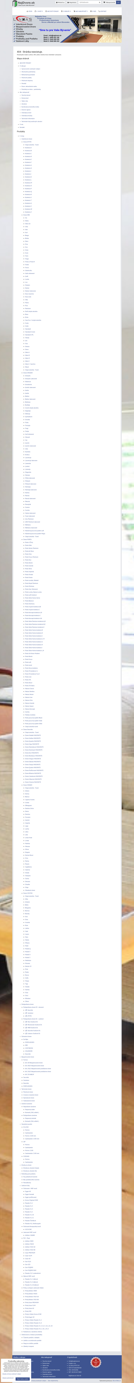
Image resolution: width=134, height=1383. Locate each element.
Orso (26, 858)
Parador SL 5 (29, 1212)
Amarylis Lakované (31, 379)
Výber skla (25, 101)
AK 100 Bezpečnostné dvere (34, 1063)
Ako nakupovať (24, 92)
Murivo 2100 (29, 1150)
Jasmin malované (30, 446)
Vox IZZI (27, 1264)
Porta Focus (28, 659)
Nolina (27, 493)
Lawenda (28, 463)
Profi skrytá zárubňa (31, 311)
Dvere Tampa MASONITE (32, 764)
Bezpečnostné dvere (28, 1057)
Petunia (27, 501)
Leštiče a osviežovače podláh (32, 1340)
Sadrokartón (29, 1133)
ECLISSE (26, 1127)
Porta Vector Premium (31, 548)
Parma (27, 861)
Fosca (27, 267)
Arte (26, 229)
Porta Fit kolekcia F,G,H (32, 674)
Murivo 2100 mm (30, 1136)
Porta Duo (28, 560)
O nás (21, 124)
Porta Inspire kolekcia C (32, 609)
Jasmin (27, 443)
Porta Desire (29, 563)
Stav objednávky (53, 1380)
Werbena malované (31, 528)
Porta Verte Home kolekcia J (33, 647)
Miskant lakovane (30, 484)
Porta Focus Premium (31, 557)
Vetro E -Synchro (30, 364)
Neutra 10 (28, 966)
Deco (26, 241)
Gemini (27, 820)
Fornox (25, 1060)
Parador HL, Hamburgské (33, 1223)
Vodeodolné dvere (29, 1101)
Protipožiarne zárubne (30, 1115)
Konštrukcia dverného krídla (30, 107)
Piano (27, 302)
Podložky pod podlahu (29, 1174)
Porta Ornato (29, 574)
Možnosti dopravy (27, 80)
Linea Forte (28, 837)
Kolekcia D (28, 156)
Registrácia (72, 2)
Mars (26, 937)
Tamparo (28, 876)
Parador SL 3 (29, 1206)
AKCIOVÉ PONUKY (25, 63)
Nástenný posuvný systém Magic (35, 533)
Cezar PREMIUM (30, 1253)
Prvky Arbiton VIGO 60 (32, 1296)
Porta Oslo (28, 554)
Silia (26, 226)
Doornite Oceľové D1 (33, 1030)
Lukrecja (27, 469)
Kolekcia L (28, 180)
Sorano (27, 507)
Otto (26, 300)
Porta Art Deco (29, 551)
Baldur (27, 396)
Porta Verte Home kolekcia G (34, 642)
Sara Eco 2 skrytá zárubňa (33, 320)
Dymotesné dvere (28, 1098)
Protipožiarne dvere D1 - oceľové (33, 1019)
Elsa (26, 244)
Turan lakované (30, 516)
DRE (26, 1045)
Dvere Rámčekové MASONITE (34, 747)
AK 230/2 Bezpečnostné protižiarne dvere (38, 1068)
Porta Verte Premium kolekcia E (34, 627)
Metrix (27, 940)
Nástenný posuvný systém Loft (34, 531)
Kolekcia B (28, 150)
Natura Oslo (29, 700)
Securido (26, 1077)
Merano (27, 846)
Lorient (27, 466)
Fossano (27, 817)
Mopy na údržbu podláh (30, 1343)
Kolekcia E (28, 159)
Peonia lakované (30, 498)
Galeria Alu (28, 270)
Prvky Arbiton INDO (31, 1291)
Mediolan (28, 960)
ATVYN (29, 1016)
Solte (26, 326)
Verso (27, 349)
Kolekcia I (28, 171)
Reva (26, 314)
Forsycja (27, 425)
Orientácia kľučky (27, 115)
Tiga (26, 984)
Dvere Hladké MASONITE (33, 735)
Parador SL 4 (29, 1209)
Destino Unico (29, 808)
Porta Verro (28, 569)
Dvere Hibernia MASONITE (33, 779)
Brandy (27, 914)
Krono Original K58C (31, 1200)
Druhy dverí (25, 98)
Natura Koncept (30, 709)
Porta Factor (29, 577)
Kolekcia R (28, 194)
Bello (26, 905)
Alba (26, 899)
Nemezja (28, 487)
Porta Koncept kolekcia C (33, 615)
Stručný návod (26, 95)
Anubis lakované (30, 387)
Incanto (27, 922)
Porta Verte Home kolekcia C (34, 636)
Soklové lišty (26, 1185)
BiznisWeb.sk (117, 1381)
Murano (27, 963)
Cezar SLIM (28, 1256)
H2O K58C (28, 1229)
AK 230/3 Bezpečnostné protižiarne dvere (38, 1071)
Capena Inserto (30, 799)
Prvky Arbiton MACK (31, 1294)
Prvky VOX (28, 1311)
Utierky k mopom (28, 1346)
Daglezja (28, 411)
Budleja (27, 405)
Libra (26, 832)
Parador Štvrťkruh (30, 1220)
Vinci (26, 995)
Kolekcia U (28, 203)
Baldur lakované (30, 399)
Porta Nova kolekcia (31, 668)
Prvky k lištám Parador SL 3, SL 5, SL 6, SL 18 (38, 1326)
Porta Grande (29, 566)
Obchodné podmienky (28, 72)
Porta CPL (28, 680)
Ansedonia (28, 384)
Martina (27, 843)
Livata (27, 840)
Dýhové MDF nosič (29, 1276)
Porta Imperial (29, 571)
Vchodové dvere (26, 1036)
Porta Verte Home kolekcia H (34, 645)
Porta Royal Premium (31, 583)
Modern (27, 285)
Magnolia (28, 472)
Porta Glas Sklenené (31, 589)
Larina (27, 829)
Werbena (28, 525)
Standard (28, 329)
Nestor (27, 288)
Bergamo (28, 908)
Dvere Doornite (28, 729)
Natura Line (28, 697)
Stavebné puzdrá (27, 1124)
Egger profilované (30, 1197)
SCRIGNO (26, 1156)
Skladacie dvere (30, 890)
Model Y (27, 957)
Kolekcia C (28, 153)
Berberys (27, 402)
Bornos (27, 911)
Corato (27, 802)
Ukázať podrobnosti (8, 1378)
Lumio (27, 279)
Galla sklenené (29, 273)
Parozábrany (27, 1182)
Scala (27, 323)
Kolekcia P (28, 188)
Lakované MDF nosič (29, 1232)
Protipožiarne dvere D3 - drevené (33, 1007)
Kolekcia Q (28, 191)
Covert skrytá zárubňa (31, 408)
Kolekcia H (28, 168)
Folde (27, 264)
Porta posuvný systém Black (33, 718)
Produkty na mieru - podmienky (31, 89)
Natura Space (29, 706)
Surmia (27, 510)
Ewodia (27, 419)
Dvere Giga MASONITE (32, 744)
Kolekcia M (28, 183)
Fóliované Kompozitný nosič (32, 1226)
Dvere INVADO (27, 785)
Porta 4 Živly (29, 542)
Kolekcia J (28, 174)
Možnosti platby (27, 77)
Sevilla (27, 712)
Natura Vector (29, 694)
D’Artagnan (28, 805)
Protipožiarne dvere (28, 1004)
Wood (27, 367)
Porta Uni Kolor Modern (32, 653)
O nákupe (23, 66)
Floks (27, 422)
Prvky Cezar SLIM (30, 1305)
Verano (27, 346)
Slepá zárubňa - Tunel (32, 145)
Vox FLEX (28, 1261)
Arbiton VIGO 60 (30, 1247)
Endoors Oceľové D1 (33, 1033)
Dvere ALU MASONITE (32, 753)
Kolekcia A (28, 148)
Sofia (26, 978)
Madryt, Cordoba (30, 715)
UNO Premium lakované (32, 522)
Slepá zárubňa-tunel (31, 726)
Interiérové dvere (27, 139)
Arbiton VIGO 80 (30, 1250)
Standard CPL (29, 335)
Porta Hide (28, 545)
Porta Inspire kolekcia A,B (33, 607)
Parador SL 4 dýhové (31, 1282)
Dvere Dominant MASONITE (33, 750)
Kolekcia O (28, 186)
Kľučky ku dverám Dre (30, 1171)
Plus (26, 305)
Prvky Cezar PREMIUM (32, 1302)
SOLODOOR (28, 1051)
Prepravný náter (30, 1109)
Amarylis (27, 376)
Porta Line (28, 677)
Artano (27, 791)
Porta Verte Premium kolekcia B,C (35, 624)
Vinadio (27, 884)
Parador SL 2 (29, 1203)
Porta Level (28, 665)
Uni (26, 341)
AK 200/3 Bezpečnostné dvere (34, 1066)
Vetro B (27, 355)
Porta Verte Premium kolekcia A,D (35, 621)
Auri (26, 232)
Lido (26, 835)
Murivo (27, 1130)
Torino (27, 878)
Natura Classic (29, 688)
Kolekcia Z (28, 212)
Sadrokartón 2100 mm (32, 1139)
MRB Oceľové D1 (32, 1028)
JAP (24, 1142)
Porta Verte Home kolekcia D (34, 633)
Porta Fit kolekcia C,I (31, 671)
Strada (27, 873)
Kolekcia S (28, 197)
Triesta (27, 338)
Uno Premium (29, 519)
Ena (26, 247)
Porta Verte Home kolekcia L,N (34, 650)
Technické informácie (28, 118)
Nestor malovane (30, 291)
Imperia (27, 823)
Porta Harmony (29, 604)
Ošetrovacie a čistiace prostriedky (32, 1334)
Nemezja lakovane (31, 490)
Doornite (30, 1010)
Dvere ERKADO (28, 373)
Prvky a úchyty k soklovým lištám (33, 1288)
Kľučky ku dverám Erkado (31, 1168)
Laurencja (28, 457)
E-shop (22, 136)
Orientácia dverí (26, 113)
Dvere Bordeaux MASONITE (33, 756)
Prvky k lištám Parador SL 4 (33, 1323)
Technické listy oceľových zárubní (32, 121)
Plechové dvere (28, 1092)
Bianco (27, 797)
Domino (27, 814)
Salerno (27, 870)
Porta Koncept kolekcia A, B (33, 612)
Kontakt (22, 127)
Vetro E (27, 361)
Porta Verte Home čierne (32, 598)
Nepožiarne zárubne (29, 1106)
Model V (27, 952)
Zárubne (24, 104)
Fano (26, 256)
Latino (27, 928)
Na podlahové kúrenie (30, 1177)
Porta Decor (28, 683)
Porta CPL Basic (30, 685)
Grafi (26, 276)
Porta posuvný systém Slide (33, 721)
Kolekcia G (28, 165)
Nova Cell (28, 297)
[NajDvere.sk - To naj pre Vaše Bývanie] (67, 42)
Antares (27, 902)
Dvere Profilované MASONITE (34, 770)
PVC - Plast (26, 1238)
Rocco (27, 975)
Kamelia (27, 452)
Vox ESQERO (29, 1267)
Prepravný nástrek (30, 1118)
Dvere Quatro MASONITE (33, 767)
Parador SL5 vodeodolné (33, 1273)
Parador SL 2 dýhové (31, 1279)
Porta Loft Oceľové (31, 595)
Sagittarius (28, 867)
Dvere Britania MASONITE (33, 773)
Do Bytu (25, 1039)
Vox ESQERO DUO (30, 1270)
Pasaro (27, 864)
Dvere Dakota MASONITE (33, 761)
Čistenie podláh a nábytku (31, 1337)
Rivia (26, 317)
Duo (26, 916)
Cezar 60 (27, 1258)
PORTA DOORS (29, 1042)
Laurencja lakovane (31, 460)
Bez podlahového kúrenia (31, 1180)
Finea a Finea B (30, 262)
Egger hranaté (29, 1194)
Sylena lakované (30, 513)
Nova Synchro (29, 294)
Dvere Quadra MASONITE (33, 741)
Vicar (26, 992)
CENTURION (29, 1048)
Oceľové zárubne (27, 1104)
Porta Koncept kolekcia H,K (33, 618)
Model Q (28, 949)
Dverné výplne (26, 110)
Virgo (26, 887)
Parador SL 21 (29, 1218)
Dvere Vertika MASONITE (33, 738)
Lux (26, 282)
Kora (26, 925)
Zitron (27, 1001)
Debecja (27, 414)
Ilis (26, 218)
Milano (27, 943)
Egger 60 (28, 1191)
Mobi (26, 946)
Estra (26, 250)
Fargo (27, 259)
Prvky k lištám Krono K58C (33, 1314)
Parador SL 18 (29, 1215)
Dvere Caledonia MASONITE (34, 776)
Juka (26, 449)
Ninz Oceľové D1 (32, 1022)
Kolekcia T (28, 200)
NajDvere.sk (72, 1376)
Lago (26, 826)
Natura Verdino (29, 691)
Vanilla (27, 990)
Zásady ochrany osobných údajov (36, 1380)
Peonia (27, 495)
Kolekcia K (28, 177)
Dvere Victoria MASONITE (33, 782)
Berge (27, 235)
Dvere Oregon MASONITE (33, 759)
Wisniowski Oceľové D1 (34, 1025)
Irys (26, 440)
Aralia (27, 390)
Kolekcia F (28, 162)
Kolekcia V (28, 206)
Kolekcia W (28, 209)
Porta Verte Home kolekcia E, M (34, 639)
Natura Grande (29, 703)
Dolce (27, 811)
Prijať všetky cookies (22, 1379)
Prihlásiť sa (60, 2)
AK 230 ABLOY (29, 1074)
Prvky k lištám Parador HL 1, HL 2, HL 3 (37, 1329)
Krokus (27, 455)
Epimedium (28, 417)
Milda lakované (30, 478)
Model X (27, 954)
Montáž (24, 83)
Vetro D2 (27, 224)
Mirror (27, 849)
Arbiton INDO (29, 1241)
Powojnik (28, 504)
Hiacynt (27, 437)
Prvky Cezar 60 (29, 1308)
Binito (27, 238)
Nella (27, 221)
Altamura (28, 381)
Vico (26, 343)
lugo (26, 931)
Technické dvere (26, 1089)
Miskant (27, 481)
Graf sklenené (29, 434)
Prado (27, 972)
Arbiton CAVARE (30, 1235)
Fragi (26, 428)
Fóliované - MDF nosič (30, 1188)
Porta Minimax (29, 586)
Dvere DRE (26, 215)
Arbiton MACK (29, 1244)
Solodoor (30, 1013)
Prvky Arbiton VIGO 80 (32, 1299)
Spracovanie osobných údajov (31, 69)
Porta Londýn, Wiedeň (32, 580)
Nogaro (27, 852)
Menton (27, 475)
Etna (26, 919)
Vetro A (27, 352)
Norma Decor (29, 855)
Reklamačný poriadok (28, 75)
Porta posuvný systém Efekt (33, 723)
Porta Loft (28, 662)
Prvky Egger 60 (29, 1317)
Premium (28, 308)
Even (26, 253)
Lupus (27, 934)
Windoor (27, 998)
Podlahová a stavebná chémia (32, 1332)
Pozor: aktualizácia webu (29, 86)
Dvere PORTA (27, 539)
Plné (26, 969)
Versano (27, 881)
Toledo (27, 987)
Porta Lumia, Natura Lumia (33, 592)
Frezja (27, 431)
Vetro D (27, 358)
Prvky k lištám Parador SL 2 (33, 1320)
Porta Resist (28, 656)
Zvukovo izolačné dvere (30, 1095)
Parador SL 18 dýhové (32, 1285)
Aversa (27, 794)
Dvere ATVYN (27, 142)
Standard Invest (30, 332)
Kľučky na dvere (26, 1165)
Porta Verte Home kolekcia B (34, 630)
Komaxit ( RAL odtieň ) (32, 1112)
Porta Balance (29, 601)
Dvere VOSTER (27, 893)
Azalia (27, 393)
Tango (27, 981)
